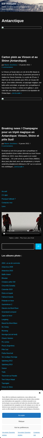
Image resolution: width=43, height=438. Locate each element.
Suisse (4, 368)
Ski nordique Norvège (9, 357)
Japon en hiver (7, 316)
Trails (4, 372)
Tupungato (5, 383)
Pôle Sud (5, 349)
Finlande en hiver (8, 301)
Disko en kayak (7, 293)
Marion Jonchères (10, 65)
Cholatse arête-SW (8, 282)
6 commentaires (7, 146)
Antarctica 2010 (7, 271)
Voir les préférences (21, 427)
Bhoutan (5, 278)
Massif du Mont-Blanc (9, 323)
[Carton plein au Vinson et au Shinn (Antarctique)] (21, 39)
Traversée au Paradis (9, 376)
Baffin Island (6, 274)
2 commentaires (7, 67)
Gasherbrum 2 (7, 304)
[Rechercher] (38, 246)
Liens (4, 206)
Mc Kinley (5, 327)
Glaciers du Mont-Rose (10, 308)
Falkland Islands (7, 297)
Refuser (21, 421)
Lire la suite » (17, 93)
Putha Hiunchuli (7, 353)
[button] (40, 393)
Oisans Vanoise (7, 338)
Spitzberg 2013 (7, 364)
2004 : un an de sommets (11, 263)
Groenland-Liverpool (9, 312)
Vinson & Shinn (7, 387)
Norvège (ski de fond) (9, 334)
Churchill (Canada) (8, 286)
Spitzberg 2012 (7, 361)
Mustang (5, 331)
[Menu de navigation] (38, 6)
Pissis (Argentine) (8, 346)
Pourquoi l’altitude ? (9, 199)
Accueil (4, 191)
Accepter (21, 415)
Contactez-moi (7, 203)
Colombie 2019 (7, 289)
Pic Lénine (5, 342)
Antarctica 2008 (7, 267)
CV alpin (5, 195)
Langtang (5, 319)
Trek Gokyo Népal (8, 379)
